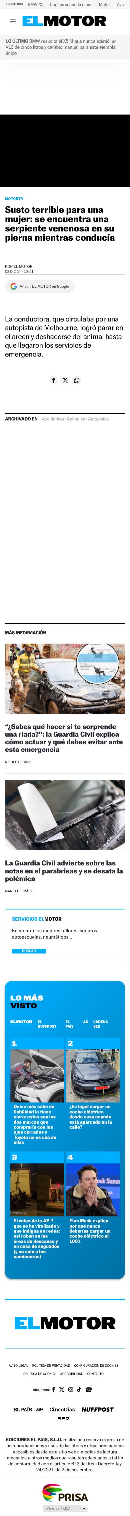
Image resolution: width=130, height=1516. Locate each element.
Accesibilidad (71, 1374)
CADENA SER (100, 1024)
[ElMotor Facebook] (53, 1390)
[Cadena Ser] (63, 1419)
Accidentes (53, 419)
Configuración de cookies (96, 1366)
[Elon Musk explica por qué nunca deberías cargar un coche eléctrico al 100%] (93, 1214)
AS (85, 1021)
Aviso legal (18, 1366)
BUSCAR (29, 951)
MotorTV (14, 198)
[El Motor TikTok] (79, 1390)
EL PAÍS (69, 1024)
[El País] (23, 1410)
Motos (105, 4)
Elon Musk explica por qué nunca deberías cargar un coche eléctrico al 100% (89, 1231)
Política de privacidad (51, 1366)
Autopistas (98, 419)
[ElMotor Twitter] (61, 1390)
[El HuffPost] (97, 1410)
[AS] (40, 1410)
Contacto (95, 1374)
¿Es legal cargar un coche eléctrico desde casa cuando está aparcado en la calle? (90, 1117)
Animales (76, 419)
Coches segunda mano (72, 4)
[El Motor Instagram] (70, 1390)
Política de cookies (39, 1374)
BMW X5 (36, 4)
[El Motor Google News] (88, 1390)
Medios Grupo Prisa (65, 1508)
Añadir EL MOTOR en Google (44, 286)
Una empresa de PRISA (65, 1492)
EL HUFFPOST (47, 1024)
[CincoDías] (62, 1410)
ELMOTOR (21, 1021)
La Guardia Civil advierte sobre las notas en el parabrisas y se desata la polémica (64, 870)
